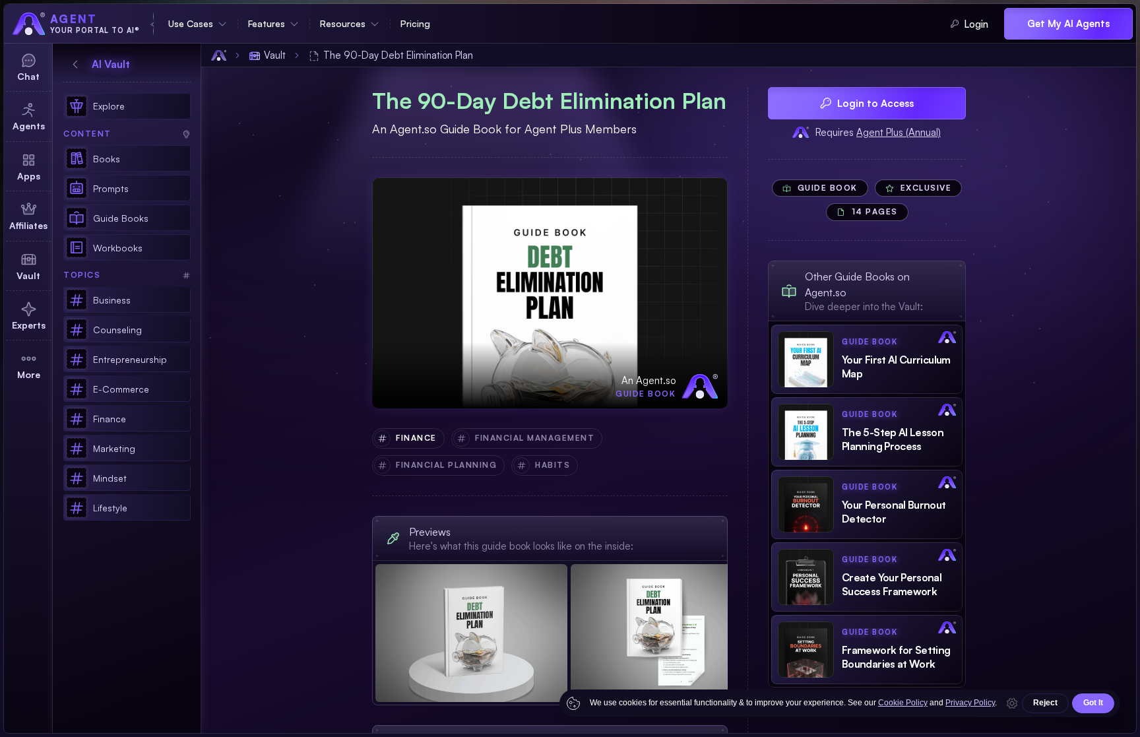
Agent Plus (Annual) (898, 132)
